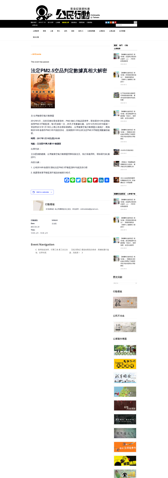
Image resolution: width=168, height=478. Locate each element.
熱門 (121, 45)
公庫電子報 (131, 194)
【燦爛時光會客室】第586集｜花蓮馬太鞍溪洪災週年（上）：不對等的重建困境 (128, 57)
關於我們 (33, 22)
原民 (65, 31)
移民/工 (80, 31)
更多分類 (36, 37)
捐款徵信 (74, 22)
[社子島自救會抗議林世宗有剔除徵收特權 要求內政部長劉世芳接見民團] (116, 95)
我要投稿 (81, 22)
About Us (42, 22)
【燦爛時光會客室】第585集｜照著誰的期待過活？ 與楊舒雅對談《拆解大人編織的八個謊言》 (128, 77)
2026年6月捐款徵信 (126, 150)
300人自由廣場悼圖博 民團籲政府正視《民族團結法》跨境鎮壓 (128, 180)
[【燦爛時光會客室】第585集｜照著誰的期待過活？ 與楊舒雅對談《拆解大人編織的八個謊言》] (116, 74)
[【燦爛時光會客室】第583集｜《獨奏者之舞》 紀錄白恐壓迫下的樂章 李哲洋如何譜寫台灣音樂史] (116, 131)
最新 (115, 45)
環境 (44, 31)
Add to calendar (42, 192)
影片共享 (50, 22)
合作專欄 (122, 31)
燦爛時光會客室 (119, 194)
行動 (126, 45)
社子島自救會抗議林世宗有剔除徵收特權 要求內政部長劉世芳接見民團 (127, 96)
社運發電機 (91, 31)
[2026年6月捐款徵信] (116, 152)
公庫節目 (102, 31)
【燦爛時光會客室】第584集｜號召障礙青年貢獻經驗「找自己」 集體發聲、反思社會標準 (128, 114)
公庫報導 (36, 31)
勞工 (58, 31)
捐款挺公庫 (65, 22)
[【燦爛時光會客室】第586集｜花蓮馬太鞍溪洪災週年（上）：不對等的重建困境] (116, 56)
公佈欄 (58, 22)
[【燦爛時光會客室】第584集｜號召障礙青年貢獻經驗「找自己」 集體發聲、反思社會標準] (116, 113)
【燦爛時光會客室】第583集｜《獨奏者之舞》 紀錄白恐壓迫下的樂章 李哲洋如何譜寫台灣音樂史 (128, 134)
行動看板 (89, 22)
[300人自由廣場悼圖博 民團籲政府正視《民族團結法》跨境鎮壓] (116, 180)
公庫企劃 (112, 31)
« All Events (36, 54)
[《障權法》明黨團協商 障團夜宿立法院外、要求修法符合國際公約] (116, 164)
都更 (72, 31)
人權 (51, 31)
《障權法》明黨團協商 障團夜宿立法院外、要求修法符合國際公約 (128, 164)
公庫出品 (34, 25)
